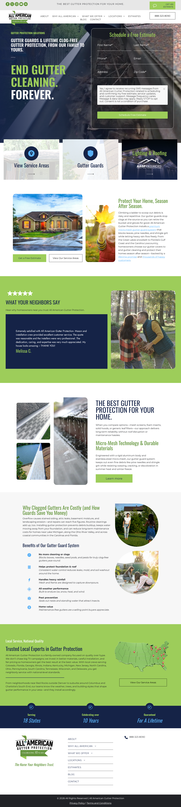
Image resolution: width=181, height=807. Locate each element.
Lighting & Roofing (149, 153)
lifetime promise (127, 257)
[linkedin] (26, 4)
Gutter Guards (90, 165)
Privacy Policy (77, 803)
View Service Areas (31, 165)
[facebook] (8, 4)
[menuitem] (44, 16)
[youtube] (21, 4)
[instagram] (17, 4)
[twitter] (12, 4)
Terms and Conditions (99, 803)
